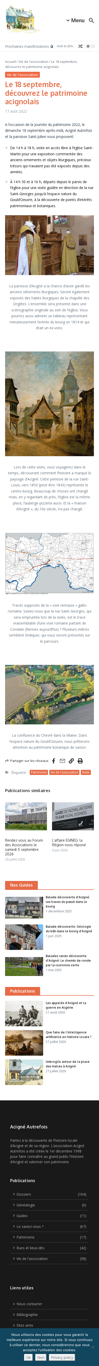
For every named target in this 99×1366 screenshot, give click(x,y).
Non (40, 1357)
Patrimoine (39, 772)
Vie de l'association (33, 61)
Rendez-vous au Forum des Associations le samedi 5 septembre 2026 (24, 847)
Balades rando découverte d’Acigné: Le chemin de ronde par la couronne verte (68, 960)
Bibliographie (27, 1314)
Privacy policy (62, 1357)
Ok (28, 1357)
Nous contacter (29, 1303)
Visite (86, 772)
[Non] (92, 1347)
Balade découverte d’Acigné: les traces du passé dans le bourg (68, 901)
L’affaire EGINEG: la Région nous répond (69, 842)
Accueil (10, 61)
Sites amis (24, 1325)
